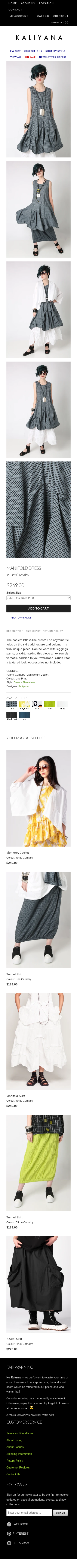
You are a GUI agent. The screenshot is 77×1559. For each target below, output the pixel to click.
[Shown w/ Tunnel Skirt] (38, 210)
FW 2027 (15, 51)
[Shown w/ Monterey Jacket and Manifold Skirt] (38, 310)
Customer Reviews (18, 1467)
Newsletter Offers (53, 57)
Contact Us (13, 1474)
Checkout (60, 16)
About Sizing (14, 1440)
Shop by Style (55, 51)
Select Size (13, 592)
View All (16, 57)
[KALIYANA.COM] (38, 38)
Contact (15, 9)
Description (15, 631)
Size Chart (33, 631)
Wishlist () (59, 22)
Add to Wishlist (21, 617)
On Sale (30, 57)
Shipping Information (19, 1453)
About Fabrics (15, 1447)
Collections (33, 51)
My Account (19, 16)
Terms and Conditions (19, 1433)
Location (46, 3)
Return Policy (53, 631)
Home (13, 3)
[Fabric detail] (38, 510)
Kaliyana (23, 686)
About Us (28, 3)
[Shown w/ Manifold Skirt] (38, 411)
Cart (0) (43, 16)
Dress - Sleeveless (24, 682)
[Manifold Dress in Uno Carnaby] (38, 110)
